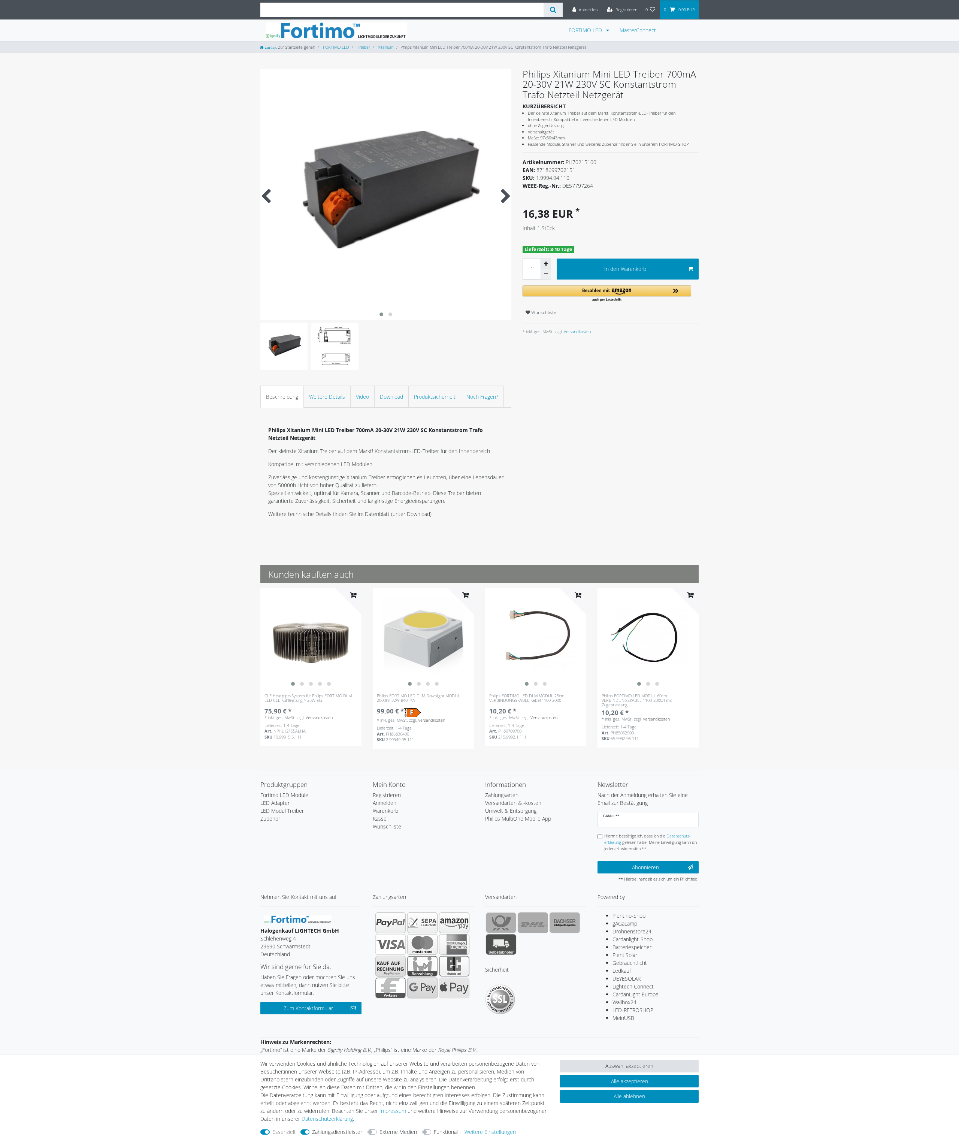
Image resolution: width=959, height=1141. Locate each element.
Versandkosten (577, 331)
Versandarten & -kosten (513, 802)
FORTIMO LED (586, 30)
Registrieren (387, 795)
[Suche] (553, 10)
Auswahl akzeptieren (629, 1065)
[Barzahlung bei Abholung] (422, 966)
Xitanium (385, 47)
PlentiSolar (624, 955)
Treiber (363, 47)
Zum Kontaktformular (308, 1008)
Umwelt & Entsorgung (510, 810)
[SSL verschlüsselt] (500, 999)
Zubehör (270, 818)
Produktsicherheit (435, 396)
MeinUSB (623, 1017)
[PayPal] (390, 922)
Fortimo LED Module (284, 795)
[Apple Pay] (454, 988)
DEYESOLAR (626, 978)
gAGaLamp (624, 923)
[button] (607, 294)
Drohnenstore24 (631, 931)
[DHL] (533, 922)
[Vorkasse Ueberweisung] (390, 988)
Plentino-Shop (628, 915)
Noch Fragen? (482, 396)
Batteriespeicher (631, 947)
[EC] (454, 966)
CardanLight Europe (635, 994)
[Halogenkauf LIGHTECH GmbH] (297, 918)
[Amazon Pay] (454, 922)
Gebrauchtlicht (629, 962)
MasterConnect (638, 30)
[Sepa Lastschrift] (422, 922)
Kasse (380, 818)
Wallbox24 (624, 1002)
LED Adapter (275, 802)
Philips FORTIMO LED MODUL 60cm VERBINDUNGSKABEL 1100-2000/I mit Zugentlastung (637, 700)
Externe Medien (398, 1131)
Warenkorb (385, 810)
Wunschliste (543, 312)
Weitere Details (327, 396)
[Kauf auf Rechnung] (390, 966)
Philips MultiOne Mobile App (518, 818)
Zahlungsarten (501, 795)
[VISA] (390, 944)
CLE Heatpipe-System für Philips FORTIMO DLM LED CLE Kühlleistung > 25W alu (308, 698)
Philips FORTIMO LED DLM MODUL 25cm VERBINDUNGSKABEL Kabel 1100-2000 (527, 698)
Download (391, 396)
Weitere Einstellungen (490, 1131)
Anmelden (384, 802)
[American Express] (454, 944)
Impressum (392, 1110)
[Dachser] (565, 922)
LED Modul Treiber (282, 810)
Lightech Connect (633, 986)
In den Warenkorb (625, 268)
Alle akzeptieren (629, 1081)
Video (362, 396)
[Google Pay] (422, 988)
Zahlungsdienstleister (337, 1131)
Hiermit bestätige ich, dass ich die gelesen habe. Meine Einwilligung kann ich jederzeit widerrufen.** (650, 842)
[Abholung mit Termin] (501, 944)
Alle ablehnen (629, 1096)
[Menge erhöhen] (546, 264)
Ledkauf (621, 970)
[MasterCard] (422, 944)
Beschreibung (282, 396)
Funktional (446, 1131)
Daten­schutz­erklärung (327, 1118)
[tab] (282, 397)
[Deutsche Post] (501, 922)
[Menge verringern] (546, 274)
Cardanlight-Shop (632, 939)
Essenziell (283, 1131)
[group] (310, 638)
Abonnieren (645, 867)
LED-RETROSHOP (632, 1010)
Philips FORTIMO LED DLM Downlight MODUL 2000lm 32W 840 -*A (418, 698)
